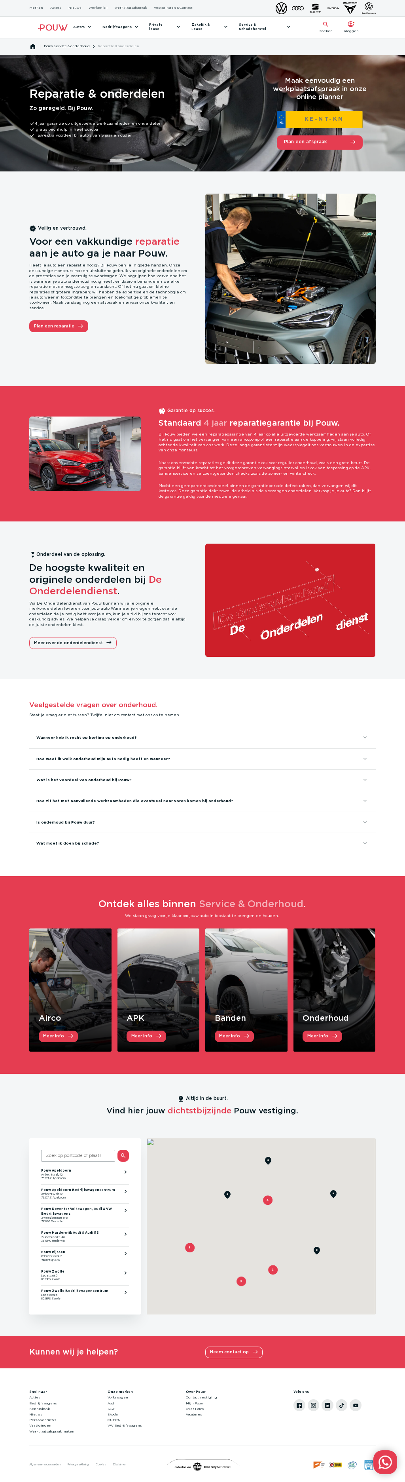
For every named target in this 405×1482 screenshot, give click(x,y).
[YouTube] (355, 1405)
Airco (50, 1018)
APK (135, 1018)
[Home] (52, 28)
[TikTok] (342, 1405)
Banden (230, 1018)
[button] (241, 1281)
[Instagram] (314, 1405)
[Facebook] (299, 1405)
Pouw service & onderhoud (67, 46)
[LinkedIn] (327, 1405)
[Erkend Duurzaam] (352, 1465)
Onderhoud (326, 1018)
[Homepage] (32, 46)
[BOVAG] (336, 1465)
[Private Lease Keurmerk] (368, 1465)
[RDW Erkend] (319, 1465)
